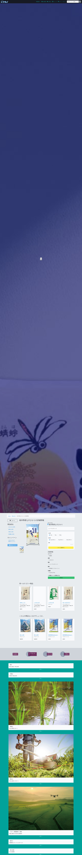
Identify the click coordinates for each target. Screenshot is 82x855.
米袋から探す (11, 531)
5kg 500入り (60, 539)
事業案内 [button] (37, 1)
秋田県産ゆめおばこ (53, 635)
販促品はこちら (13, 545)
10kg (60, 535)
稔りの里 (22, 635)
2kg (51, 535)
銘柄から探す (11, 529)
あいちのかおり (66, 602)
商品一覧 (13, 516)
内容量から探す (11, 534)
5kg (55, 535)
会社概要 (44, 1)
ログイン (64, 1)
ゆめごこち (22, 602)
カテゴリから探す (11, 526)
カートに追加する (61, 547)
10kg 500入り (69, 539)
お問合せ (49, 1)
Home (9, 516)
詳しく (41, 669)
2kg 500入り (53, 539)
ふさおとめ (37, 602)
